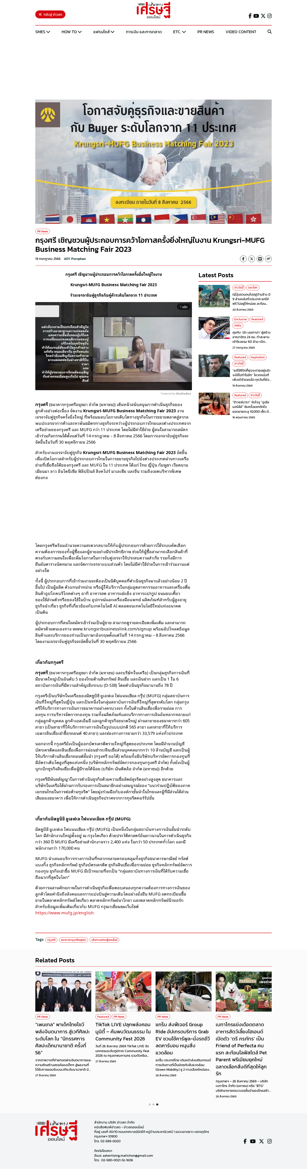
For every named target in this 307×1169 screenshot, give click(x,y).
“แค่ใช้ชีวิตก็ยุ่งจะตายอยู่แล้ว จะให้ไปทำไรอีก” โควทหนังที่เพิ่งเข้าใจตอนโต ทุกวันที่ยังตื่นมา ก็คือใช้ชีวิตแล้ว (251, 377)
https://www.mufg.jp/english (64, 912)
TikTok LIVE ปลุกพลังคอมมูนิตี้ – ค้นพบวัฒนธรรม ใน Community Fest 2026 (123, 1031)
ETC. (177, 32)
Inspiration (258, 357)
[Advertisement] (153, 67)
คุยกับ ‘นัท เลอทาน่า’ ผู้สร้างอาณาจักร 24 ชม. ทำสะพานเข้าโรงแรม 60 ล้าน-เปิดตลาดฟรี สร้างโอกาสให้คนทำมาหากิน (252, 341)
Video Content (241, 32)
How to (69, 32)
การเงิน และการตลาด (144, 32)
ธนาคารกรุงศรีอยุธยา (73, 940)
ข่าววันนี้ (239, 287)
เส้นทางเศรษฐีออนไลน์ (104, 940)
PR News (205, 32)
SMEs (40, 32)
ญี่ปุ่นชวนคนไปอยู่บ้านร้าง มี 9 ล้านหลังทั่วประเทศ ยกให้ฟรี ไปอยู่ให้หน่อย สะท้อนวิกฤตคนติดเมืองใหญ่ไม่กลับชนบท (251, 303)
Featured (257, 319)
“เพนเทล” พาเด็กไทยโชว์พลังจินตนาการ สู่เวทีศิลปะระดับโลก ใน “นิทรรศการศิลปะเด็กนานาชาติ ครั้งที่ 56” (62, 1038)
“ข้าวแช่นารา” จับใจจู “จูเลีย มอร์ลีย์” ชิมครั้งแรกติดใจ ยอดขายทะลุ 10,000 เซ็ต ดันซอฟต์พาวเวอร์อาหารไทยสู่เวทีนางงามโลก (251, 411)
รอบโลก (253, 287)
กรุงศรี (51, 940)
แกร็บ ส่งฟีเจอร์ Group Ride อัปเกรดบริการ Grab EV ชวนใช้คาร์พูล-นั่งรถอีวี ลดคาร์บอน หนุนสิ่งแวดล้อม (183, 1038)
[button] (150, 1104)
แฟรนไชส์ (101, 32)
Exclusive (240, 319)
